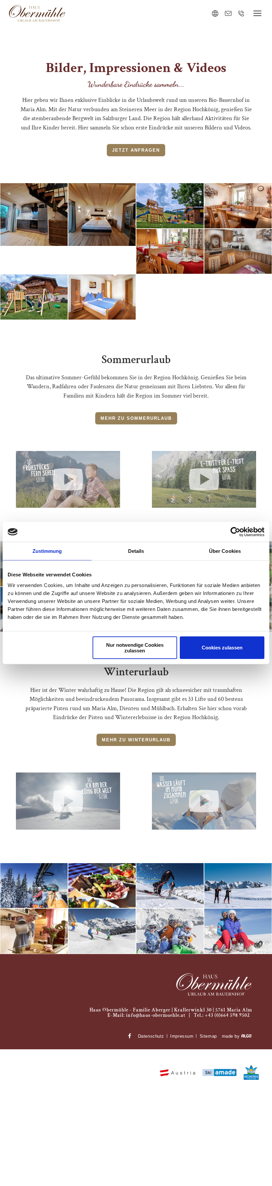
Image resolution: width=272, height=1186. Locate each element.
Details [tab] (136, 551)
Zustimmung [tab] (47, 551)
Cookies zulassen (222, 647)
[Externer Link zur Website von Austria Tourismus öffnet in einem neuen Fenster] (177, 1073)
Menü (257, 13)
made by (231, 1036)
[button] (136, 150)
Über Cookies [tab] (225, 551)
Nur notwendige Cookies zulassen (135, 647)
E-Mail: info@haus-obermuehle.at (146, 1015)
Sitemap (208, 1036)
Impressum (181, 1036)
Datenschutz (151, 1036)
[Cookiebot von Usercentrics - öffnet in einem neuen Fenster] (235, 532)
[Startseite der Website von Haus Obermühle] (37, 14)
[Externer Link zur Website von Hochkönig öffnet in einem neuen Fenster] (251, 1072)
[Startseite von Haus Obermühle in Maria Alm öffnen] (214, 985)
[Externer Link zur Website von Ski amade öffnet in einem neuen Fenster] (220, 1073)
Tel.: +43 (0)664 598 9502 (222, 1015)
